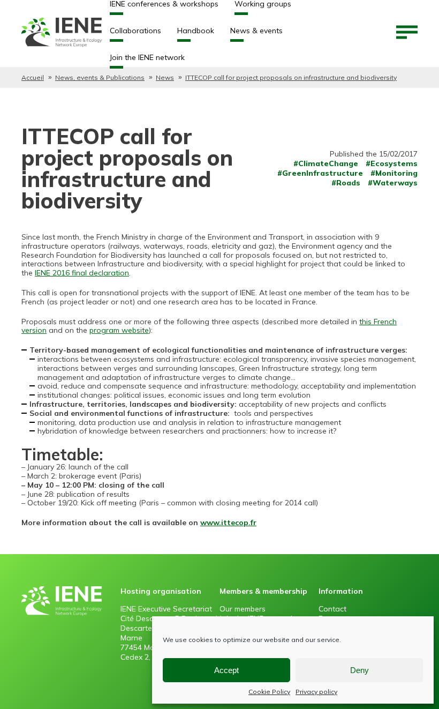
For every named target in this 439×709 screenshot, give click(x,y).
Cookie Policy (269, 692)
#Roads (345, 183)
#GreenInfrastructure (320, 173)
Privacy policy (316, 692)
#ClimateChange (325, 163)
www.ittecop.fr (228, 522)
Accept (226, 670)
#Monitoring (394, 173)
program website (119, 330)
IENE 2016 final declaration (82, 273)
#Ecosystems (392, 163)
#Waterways (393, 183)
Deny (359, 670)
